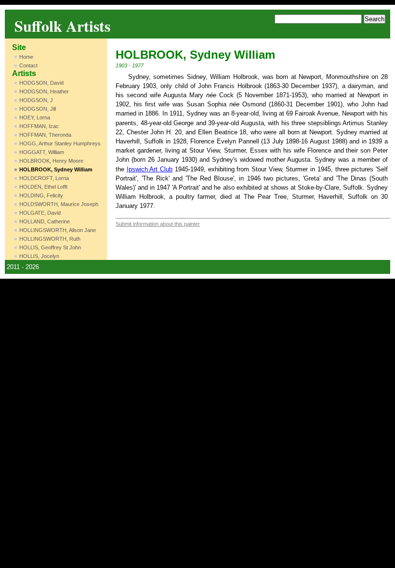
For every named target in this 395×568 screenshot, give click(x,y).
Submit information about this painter (158, 224)
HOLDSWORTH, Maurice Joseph (58, 204)
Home (26, 57)
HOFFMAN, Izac (39, 126)
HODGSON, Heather (44, 91)
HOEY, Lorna (34, 117)
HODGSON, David (41, 83)
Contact (28, 65)
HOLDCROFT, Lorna (44, 178)
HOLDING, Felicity (41, 195)
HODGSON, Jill (37, 109)
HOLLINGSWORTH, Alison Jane (57, 230)
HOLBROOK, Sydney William (55, 169)
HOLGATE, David (40, 213)
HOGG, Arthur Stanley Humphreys (60, 143)
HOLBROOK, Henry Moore (51, 161)
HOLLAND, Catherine (44, 221)
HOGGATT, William (41, 152)
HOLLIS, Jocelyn (39, 256)
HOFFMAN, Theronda (45, 135)
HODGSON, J (36, 100)
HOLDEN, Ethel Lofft (43, 187)
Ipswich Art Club (149, 169)
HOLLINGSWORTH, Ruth (49, 239)
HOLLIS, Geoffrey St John (50, 247)
